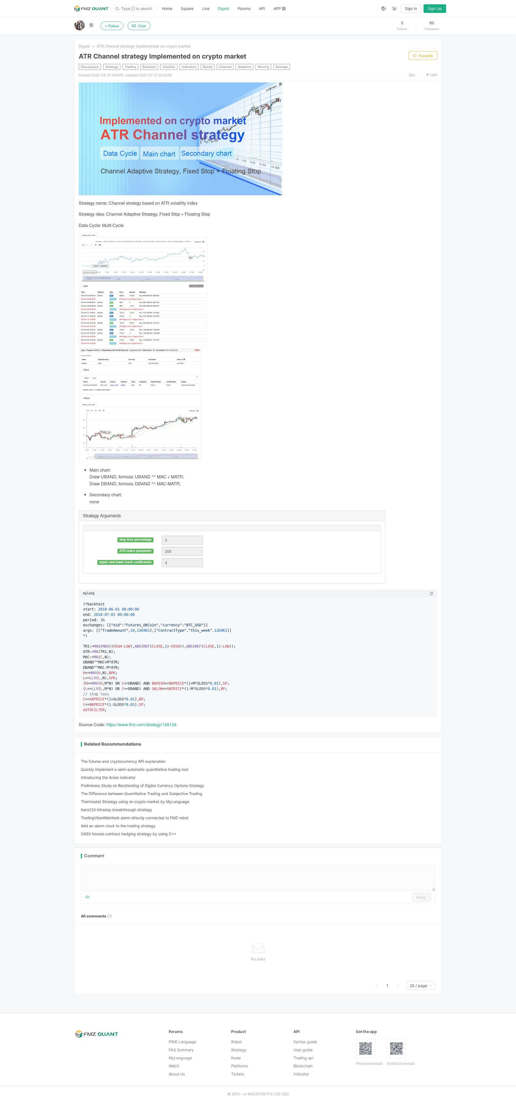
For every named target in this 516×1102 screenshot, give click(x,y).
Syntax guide (305, 1041)
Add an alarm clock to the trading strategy (118, 825)
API (262, 8)
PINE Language (182, 1041)
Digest (223, 8)
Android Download (400, 1063)
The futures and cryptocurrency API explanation (123, 761)
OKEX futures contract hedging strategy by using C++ (128, 834)
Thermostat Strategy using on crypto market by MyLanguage (135, 801)
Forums (244, 8)
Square (187, 8)
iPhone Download (369, 1063)
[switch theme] (394, 8)
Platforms (239, 1066)
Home (167, 8)
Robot (236, 1041)
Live (205, 8)
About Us (177, 1074)
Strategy (238, 1049)
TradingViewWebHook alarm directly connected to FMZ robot (134, 817)
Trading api (303, 1058)
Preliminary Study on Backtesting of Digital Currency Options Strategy (142, 785)
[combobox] (418, 986)
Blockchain (303, 1066)
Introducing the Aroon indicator (108, 777)
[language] (383, 8)
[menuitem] (167, 8)
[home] (91, 8)
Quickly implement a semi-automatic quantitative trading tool (134, 769)
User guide (303, 1049)
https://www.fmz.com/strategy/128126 (141, 724)
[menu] (267, 8)
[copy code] (431, 593)
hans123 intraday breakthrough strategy (116, 809)
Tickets (237, 1074)
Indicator (301, 1074)
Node (236, 1058)
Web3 (174, 1066)
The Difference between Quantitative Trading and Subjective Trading (141, 793)
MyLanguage (180, 1058)
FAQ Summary (181, 1049)
